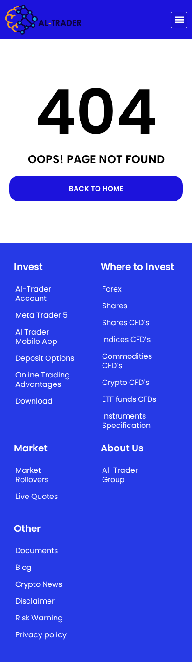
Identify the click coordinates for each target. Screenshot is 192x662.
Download (34, 401)
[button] (179, 20)
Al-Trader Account (33, 294)
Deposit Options (44, 358)
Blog (23, 567)
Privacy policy (41, 634)
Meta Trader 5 (41, 315)
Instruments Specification (126, 421)
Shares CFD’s (125, 322)
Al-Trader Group (120, 475)
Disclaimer (35, 601)
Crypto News (38, 584)
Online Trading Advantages (42, 380)
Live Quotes (36, 496)
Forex (112, 289)
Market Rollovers (31, 475)
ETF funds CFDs (129, 399)
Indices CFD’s (126, 339)
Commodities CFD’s (127, 361)
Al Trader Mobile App (36, 337)
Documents (36, 550)
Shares (114, 305)
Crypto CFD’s (125, 382)
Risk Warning (39, 617)
